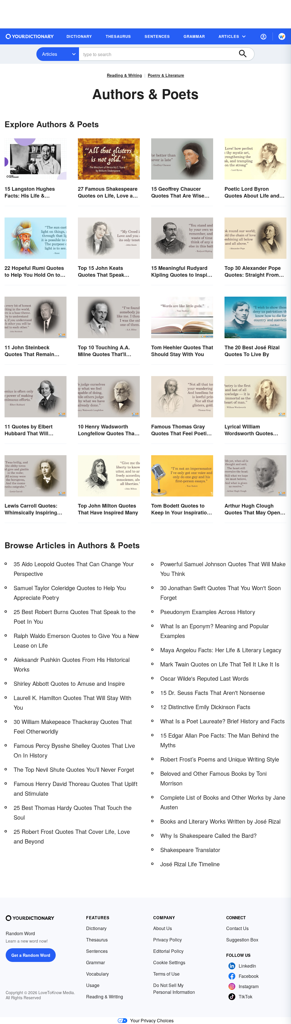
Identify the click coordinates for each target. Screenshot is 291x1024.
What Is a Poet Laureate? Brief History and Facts (222, 721)
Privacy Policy (167, 939)
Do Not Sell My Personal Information (174, 988)
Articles (49, 54)
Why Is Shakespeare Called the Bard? (208, 835)
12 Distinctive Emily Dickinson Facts (205, 707)
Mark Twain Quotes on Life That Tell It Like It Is (219, 664)
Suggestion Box (242, 939)
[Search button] (245, 54)
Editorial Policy (168, 951)
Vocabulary (97, 973)
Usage (92, 985)
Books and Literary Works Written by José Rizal (220, 821)
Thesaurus (97, 939)
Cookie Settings (169, 962)
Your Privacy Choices (152, 1020)
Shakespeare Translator (190, 850)
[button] (263, 36)
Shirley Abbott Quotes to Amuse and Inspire (69, 683)
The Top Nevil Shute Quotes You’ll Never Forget (74, 769)
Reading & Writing (124, 75)
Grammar (95, 962)
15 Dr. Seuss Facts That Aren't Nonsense (212, 692)
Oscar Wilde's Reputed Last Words (204, 678)
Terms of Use (166, 973)
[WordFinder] (281, 36)
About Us (162, 928)
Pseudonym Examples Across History (207, 612)
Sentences (97, 951)
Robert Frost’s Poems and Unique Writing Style (219, 759)
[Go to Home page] (30, 36)
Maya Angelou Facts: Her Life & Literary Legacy (220, 650)
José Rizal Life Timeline (190, 864)
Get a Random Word (30, 955)
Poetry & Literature (166, 75)
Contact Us (237, 928)
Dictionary (96, 928)
